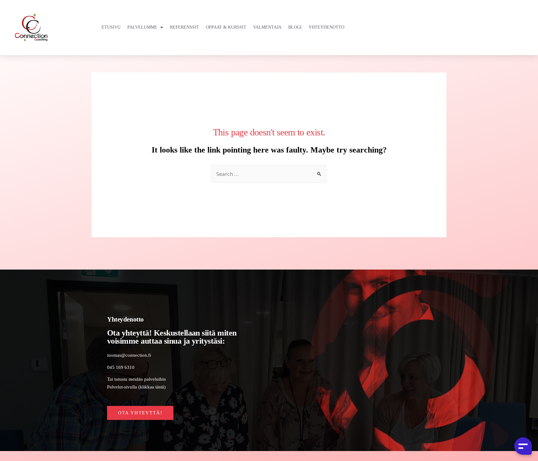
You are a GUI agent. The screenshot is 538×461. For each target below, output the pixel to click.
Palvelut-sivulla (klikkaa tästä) (136, 386)
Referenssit (184, 27)
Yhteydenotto (326, 27)
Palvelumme (142, 27)
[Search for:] (269, 174)
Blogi (295, 27)
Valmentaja (267, 27)
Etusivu (110, 27)
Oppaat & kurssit (226, 27)
